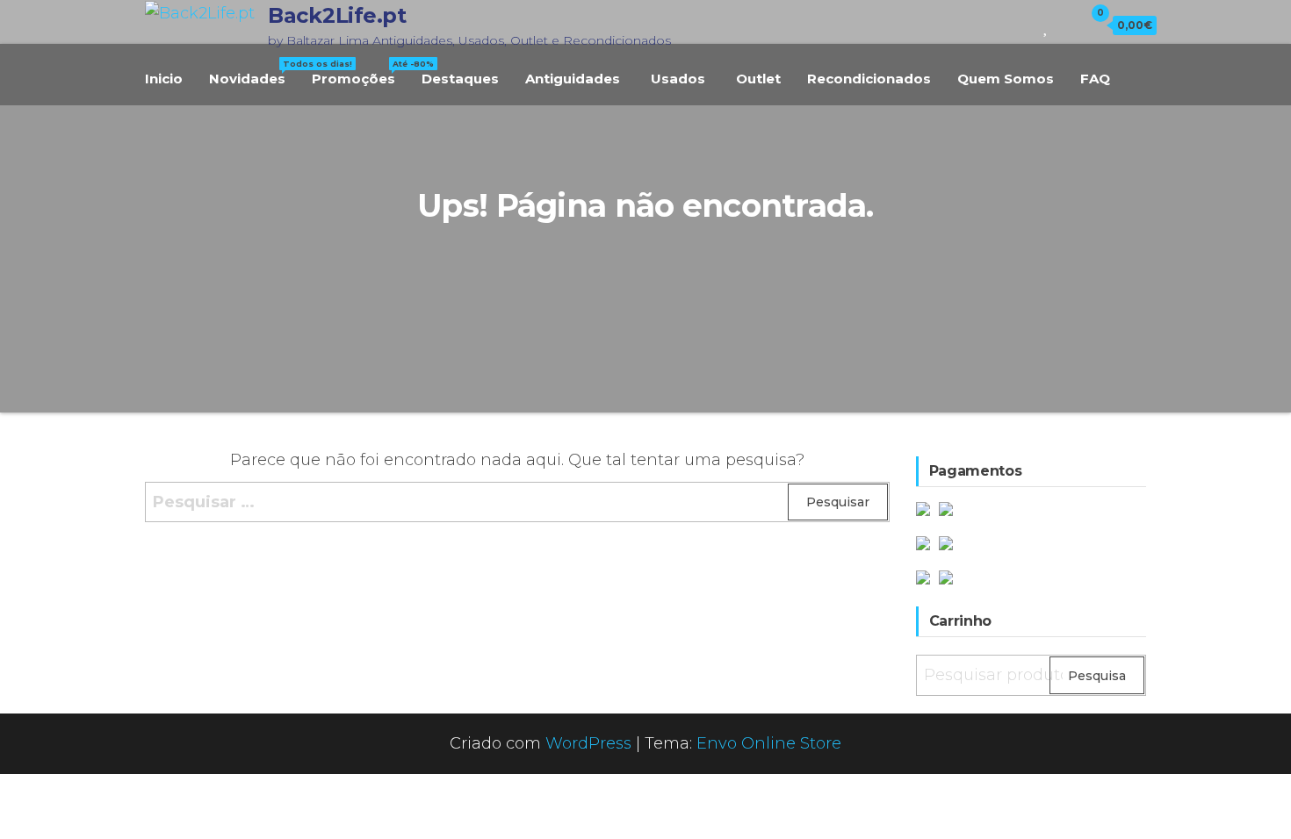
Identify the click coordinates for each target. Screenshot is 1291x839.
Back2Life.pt (337, 15)
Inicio (164, 78)
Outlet (758, 78)
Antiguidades (572, 78)
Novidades (254, 73)
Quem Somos (1005, 78)
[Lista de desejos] (1046, 25)
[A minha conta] (1065, 25)
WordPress (588, 743)
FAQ (1095, 78)
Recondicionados (869, 78)
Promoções (360, 73)
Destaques (460, 78)
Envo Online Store (768, 743)
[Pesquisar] (1021, 25)
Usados (678, 78)
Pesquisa (1097, 676)
